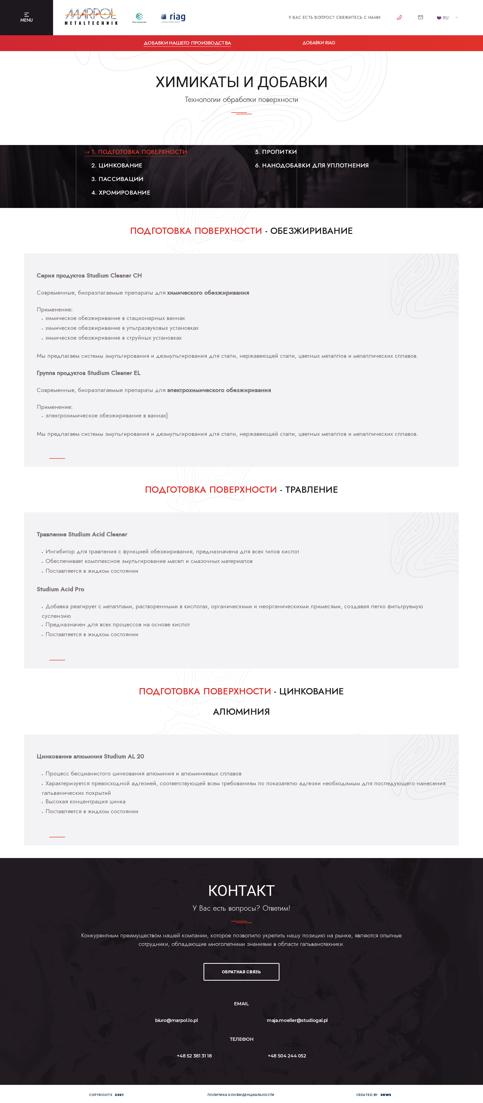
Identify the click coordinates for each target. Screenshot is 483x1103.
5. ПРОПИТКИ (275, 151)
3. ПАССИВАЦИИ (116, 178)
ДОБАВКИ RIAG (318, 43)
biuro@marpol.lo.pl (176, 1020)
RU (446, 17)
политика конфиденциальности (241, 1095)
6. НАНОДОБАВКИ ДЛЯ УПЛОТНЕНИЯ (311, 165)
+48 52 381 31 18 (194, 1056)
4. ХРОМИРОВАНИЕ (120, 192)
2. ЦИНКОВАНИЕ (116, 165)
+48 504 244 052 (287, 1056)
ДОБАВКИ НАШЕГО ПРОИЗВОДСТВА (187, 42)
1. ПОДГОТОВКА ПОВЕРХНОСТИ (138, 151)
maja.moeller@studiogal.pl (297, 1020)
